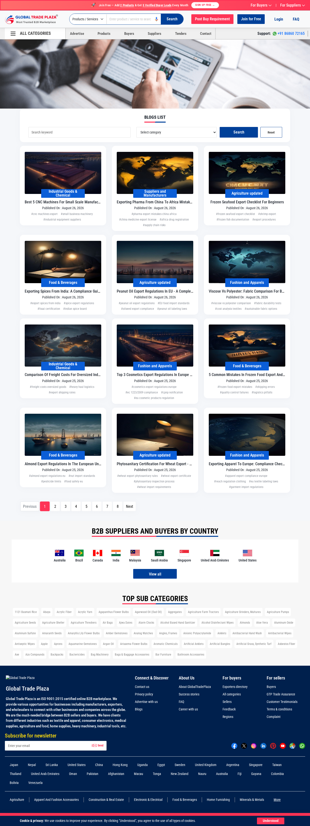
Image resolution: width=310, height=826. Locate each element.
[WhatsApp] (302, 745)
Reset (271, 132)
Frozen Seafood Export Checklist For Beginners (247, 202)
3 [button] (66, 506)
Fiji (239, 774)
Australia (222, 774)
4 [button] (76, 506)
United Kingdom (206, 765)
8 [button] (118, 506)
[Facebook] (234, 745)
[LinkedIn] (263, 745)
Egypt (161, 765)
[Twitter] (244, 745)
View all (155, 574)
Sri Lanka (52, 765)
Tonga (157, 774)
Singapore (256, 765)
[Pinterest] (273, 745)
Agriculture (17, 800)
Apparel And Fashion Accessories (56, 800)
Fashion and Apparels (247, 282)
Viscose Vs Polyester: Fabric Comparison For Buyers (249, 291)
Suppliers (154, 33)
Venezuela (35, 783)
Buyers (129, 33)
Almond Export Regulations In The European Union (64, 464)
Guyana (256, 774)
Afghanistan (116, 774)
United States (76, 765)
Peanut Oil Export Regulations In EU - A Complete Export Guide (166, 291)
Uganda (142, 765)
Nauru (202, 774)
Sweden (180, 765)
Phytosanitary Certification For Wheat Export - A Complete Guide (167, 464)
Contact (205, 33)
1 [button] (45, 506)
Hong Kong (120, 765)
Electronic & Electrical (148, 800)
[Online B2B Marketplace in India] (35, 19)
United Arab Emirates (45, 774)
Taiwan (277, 765)
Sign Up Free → (205, 5)
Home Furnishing (218, 800)
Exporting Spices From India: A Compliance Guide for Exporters (74, 291)
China (99, 765)
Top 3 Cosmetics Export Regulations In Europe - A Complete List (167, 374)
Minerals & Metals (252, 800)
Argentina (232, 765)
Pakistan (92, 774)
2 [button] (55, 506)
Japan (14, 765)
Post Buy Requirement (212, 19)
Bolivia (14, 783)
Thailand (15, 774)
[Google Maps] (292, 745)
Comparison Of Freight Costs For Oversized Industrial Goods (72, 374)
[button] (129, 506)
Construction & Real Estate (106, 800)
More (277, 800)
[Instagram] (254, 745)
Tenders (180, 33)
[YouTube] (283, 745)
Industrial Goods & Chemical (63, 193)
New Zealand (179, 774)
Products (104, 33)
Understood (271, 821)
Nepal (32, 765)
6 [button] (97, 506)
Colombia (277, 774)
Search (238, 132)
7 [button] (107, 506)
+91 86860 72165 (291, 33)
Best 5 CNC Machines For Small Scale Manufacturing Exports (72, 202)
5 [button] (86, 506)
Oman (73, 774)
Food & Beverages (63, 282)
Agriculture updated (247, 193)
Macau (138, 774)
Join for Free (251, 19)
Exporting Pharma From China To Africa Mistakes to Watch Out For (169, 202)
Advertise (77, 33)
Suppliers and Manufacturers (155, 193)
